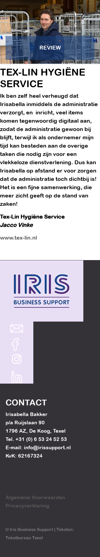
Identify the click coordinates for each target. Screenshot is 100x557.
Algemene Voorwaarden (35, 497)
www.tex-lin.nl (18, 237)
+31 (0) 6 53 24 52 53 (41, 439)
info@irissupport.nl (47, 447)
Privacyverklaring (27, 506)
